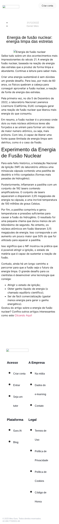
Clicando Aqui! (23, 315)
